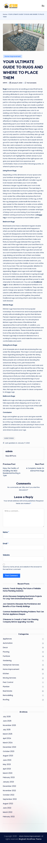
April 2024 (7, 738)
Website (6, 555)
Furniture (6, 656)
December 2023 (9, 747)
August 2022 (8, 803)
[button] (10, 456)
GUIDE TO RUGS (9, 438)
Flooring (6, 652)
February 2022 (9, 817)
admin (9, 451)
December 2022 (9, 786)
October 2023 (8, 751)
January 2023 (8, 782)
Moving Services (9, 678)
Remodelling (8, 695)
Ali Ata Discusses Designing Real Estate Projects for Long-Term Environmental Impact (22, 597)
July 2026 (7, 716)
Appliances (7, 639)
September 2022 (10, 799)
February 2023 (9, 777)
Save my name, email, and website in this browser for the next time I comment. (22, 568)
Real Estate (7, 691)
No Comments (31, 83)
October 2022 (8, 795)
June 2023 (7, 760)
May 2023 (7, 764)
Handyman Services (11, 665)
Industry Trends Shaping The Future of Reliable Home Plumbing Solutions (22, 589)
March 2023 (7, 773)
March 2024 (8, 743)
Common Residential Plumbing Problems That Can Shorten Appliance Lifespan (23, 613)
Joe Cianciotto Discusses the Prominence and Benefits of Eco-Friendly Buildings (21, 605)
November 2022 (9, 790)
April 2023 (7, 769)
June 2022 (7, 808)
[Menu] (43, 5)
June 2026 (7, 721)
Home (5, 14)
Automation (8, 643)
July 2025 (6, 730)
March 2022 (7, 812)
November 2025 (9, 725)
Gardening (7, 660)
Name (6, 532)
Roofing (6, 700)
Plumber (6, 686)
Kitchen (6, 673)
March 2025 (7, 734)
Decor (5, 647)
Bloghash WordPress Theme (30, 839)
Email (5, 543)
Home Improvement (13, 56)
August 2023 (8, 756)
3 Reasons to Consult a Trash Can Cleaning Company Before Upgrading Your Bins (20, 620)
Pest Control (8, 682)
